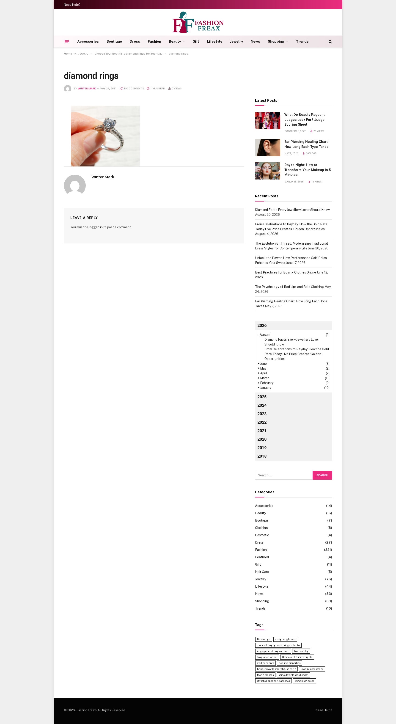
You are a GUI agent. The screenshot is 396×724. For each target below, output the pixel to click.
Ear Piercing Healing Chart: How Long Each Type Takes (306, 144)
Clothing (261, 528)
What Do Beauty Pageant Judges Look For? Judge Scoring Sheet (304, 120)
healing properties (289, 663)
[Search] (330, 41)
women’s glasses (304, 681)
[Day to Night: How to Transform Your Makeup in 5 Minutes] (267, 171)
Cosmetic (262, 535)
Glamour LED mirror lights (297, 657)
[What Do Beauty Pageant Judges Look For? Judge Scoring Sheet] (267, 120)
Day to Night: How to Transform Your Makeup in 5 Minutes (307, 170)
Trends (302, 41)
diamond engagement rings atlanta (278, 645)
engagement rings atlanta (273, 651)
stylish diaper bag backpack (273, 681)
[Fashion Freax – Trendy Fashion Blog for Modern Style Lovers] (198, 22)
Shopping (276, 41)
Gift (195, 41)
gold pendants (265, 663)
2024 (262, 405)
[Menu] (67, 41)
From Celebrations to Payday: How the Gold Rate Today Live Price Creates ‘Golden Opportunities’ (296, 354)
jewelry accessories (312, 669)
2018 (262, 456)
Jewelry (236, 41)
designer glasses (285, 639)
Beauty (175, 41)
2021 (262, 430)
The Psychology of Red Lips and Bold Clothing (289, 287)
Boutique (114, 41)
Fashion (154, 41)
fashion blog (301, 651)
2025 (262, 396)
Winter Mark (87, 88)
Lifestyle (214, 41)
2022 (262, 422)
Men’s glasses (265, 675)
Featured (262, 557)
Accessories (88, 41)
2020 (262, 439)
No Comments (134, 88)
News (255, 41)
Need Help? (72, 4)
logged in (96, 227)
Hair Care (262, 572)
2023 (262, 413)
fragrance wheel (267, 657)
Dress (135, 41)
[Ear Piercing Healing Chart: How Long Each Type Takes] (267, 147)
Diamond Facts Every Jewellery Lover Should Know (292, 210)
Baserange (263, 639)
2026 (262, 325)
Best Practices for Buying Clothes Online (285, 272)
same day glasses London (293, 675)
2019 (262, 447)
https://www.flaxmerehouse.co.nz (276, 669)
